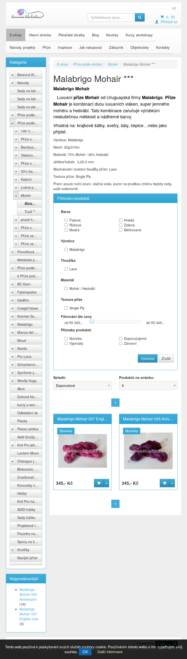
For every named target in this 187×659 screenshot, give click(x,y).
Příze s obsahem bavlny (31, 139)
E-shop (16, 34)
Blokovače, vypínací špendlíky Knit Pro (29, 469)
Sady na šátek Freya (29, 90)
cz (174, 7)
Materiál (67, 279)
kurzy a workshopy (29, 404)
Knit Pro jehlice (28, 445)
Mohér (26, 195)
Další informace (109, 651)
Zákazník (116, 47)
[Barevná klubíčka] (27, 13)
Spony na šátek (29, 541)
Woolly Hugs (27, 380)
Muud (21, 340)
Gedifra (23, 300)
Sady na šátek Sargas (29, 98)
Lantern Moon (28, 453)
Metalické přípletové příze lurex (29, 259)
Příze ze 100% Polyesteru (31, 243)
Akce (21, 388)
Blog (95, 34)
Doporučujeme (135, 338)
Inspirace (65, 47)
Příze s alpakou (31, 227)
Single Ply (76, 307)
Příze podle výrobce (29, 114)
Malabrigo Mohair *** (33, 203)
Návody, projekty (22, 47)
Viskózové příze (31, 155)
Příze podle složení (29, 123)
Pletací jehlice (27, 428)
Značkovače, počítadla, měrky (29, 477)
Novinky (112, 34)
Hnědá (129, 220)
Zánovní (130, 343)
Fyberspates (27, 292)
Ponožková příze (29, 251)
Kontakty (162, 47)
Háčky (22, 493)
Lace (73, 268)
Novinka (75, 338)
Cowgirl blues (27, 308)
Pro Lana (24, 356)
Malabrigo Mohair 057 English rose (28, 614)
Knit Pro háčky (28, 501)
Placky (22, 420)
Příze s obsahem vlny (31, 163)
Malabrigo (25, 324)
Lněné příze (30, 187)
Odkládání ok (27, 412)
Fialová (75, 220)
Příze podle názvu (29, 267)
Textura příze (71, 299)
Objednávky (140, 47)
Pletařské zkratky (71, 34)
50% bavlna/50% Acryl (31, 171)
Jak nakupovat (90, 47)
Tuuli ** (30, 211)
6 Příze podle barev (29, 276)
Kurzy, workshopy (139, 34)
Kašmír (26, 179)
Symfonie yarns (29, 372)
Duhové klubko (28, 396)
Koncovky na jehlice (29, 485)
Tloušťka (68, 260)
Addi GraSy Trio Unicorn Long (29, 437)
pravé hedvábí (31, 219)
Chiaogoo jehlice (29, 461)
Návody (23, 82)
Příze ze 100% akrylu (31, 235)
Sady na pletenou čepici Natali (29, 106)
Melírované (132, 229)
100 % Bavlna (31, 131)
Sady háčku (26, 517)
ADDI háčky (26, 509)
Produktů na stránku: (136, 377)
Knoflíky (23, 549)
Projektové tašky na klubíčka (29, 525)
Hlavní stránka (40, 34)
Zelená (129, 225)
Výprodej (76, 343)
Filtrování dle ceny (76, 316)
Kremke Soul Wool (29, 316)
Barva (65, 211)
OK (85, 651)
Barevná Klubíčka (29, 74)
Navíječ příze (27, 557)
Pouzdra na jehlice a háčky (29, 533)
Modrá (74, 229)
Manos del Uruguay (29, 332)
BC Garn (24, 284)
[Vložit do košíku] (99, 483)
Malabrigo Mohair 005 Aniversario (28, 594)
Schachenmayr (28, 364)
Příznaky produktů (76, 329)
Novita (22, 348)
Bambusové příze (31, 147)
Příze (47, 47)
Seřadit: (59, 377)
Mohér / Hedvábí (82, 288)
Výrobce (68, 240)
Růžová (75, 225)
